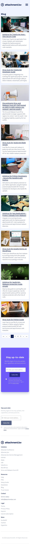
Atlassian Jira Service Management (11, 455)
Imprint (3, 511)
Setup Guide (5, 482)
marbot (3, 523)
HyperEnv (4, 525)
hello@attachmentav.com (8, 499)
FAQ (2, 480)
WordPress (4, 468)
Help (2, 477)
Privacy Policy (5, 509)
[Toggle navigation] (26, 4)
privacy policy (15, 383)
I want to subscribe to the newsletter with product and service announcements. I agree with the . (16, 381)
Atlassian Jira (5, 452)
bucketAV (4, 520)
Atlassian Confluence (7, 450)
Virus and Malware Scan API (9, 470)
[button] (3, 336)
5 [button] (20, 336)
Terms (3, 506)
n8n (2, 462)
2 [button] (12, 336)
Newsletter (4, 485)
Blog (2, 487)
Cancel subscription (7, 514)
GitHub (3, 457)
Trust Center (5, 490)
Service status (5, 497)
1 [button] (9, 336)
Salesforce (4, 465)
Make (2, 460)
